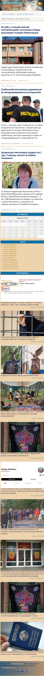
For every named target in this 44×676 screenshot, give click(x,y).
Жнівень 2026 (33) (10, 245)
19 (10, 234)
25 (4, 237)
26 (10, 237)
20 (16, 234)
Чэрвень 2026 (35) (9, 249)
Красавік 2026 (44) (10, 253)
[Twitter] (14, 671)
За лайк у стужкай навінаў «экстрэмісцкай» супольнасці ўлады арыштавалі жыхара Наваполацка (20, 30)
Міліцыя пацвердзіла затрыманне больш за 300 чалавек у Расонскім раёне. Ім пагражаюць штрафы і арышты (22, 532)
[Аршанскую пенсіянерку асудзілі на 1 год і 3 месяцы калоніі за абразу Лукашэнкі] (22, 175)
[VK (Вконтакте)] (18, 671)
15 (29, 230)
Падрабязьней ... (24, 80)
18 (4, 234)
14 (22, 230)
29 (29, 237)
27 (16, 237)
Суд (14, 80)
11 (3, 230)
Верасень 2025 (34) (10, 268)
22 (29, 234)
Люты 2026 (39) (8, 258)
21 (22, 234)
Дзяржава (16, 143)
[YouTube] (22, 671)
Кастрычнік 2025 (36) (10, 266)
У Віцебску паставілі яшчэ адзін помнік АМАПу (20, 375)
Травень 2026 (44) (9, 251)
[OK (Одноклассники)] (26, 671)
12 (10, 230)
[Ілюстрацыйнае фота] (22, 109)
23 (35, 234)
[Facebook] (10, 671)
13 (16, 230)
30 (35, 237)
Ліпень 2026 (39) (9, 247)
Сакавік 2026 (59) (9, 256)
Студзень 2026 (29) (10, 260)
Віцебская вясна (17, 664)
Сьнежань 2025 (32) (10, 262)
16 (35, 230)
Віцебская (12, 2)
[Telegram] (5, 671)
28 (22, 237)
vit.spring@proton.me (8, 667)
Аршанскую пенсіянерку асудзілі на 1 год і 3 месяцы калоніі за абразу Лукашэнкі (21, 155)
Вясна (14, 9)
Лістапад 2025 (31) (10, 264)
